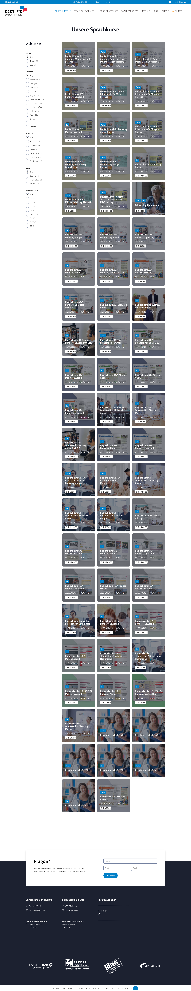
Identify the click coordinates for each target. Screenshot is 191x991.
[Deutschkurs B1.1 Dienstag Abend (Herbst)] (113, 128)
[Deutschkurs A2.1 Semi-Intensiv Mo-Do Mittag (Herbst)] (113, 93)
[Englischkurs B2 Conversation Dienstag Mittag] (148, 409)
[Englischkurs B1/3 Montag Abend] (113, 374)
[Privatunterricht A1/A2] (113, 725)
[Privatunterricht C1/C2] (148, 760)
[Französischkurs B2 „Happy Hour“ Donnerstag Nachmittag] (148, 655)
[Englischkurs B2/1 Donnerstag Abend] (148, 444)
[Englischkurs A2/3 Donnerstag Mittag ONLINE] (78, 304)
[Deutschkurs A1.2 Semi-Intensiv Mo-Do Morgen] (148, 58)
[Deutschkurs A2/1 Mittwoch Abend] (78, 128)
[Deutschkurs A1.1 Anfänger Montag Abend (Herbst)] (78, 58)
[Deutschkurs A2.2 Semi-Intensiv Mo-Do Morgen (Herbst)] (148, 93)
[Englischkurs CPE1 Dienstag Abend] (113, 550)
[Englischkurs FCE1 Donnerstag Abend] (78, 585)
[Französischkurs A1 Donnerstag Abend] (148, 620)
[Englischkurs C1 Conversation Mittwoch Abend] (78, 514)
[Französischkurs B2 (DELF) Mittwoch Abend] (78, 690)
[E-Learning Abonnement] (148, 198)
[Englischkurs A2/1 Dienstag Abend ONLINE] (113, 269)
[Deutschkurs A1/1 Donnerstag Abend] (78, 93)
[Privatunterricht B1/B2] (78, 760)
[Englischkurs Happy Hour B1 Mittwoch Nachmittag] (78, 620)
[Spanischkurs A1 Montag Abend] (113, 795)
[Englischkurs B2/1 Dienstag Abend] (113, 444)
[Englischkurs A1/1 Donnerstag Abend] (113, 233)
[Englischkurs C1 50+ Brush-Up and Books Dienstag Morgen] (78, 479)
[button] (70, 11)
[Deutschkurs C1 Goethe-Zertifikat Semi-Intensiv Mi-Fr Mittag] (113, 198)
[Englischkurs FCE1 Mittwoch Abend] (148, 585)
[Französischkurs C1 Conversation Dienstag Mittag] (78, 725)
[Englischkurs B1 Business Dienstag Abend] (148, 304)
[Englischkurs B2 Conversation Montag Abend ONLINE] (78, 444)
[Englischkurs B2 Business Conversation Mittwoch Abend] (113, 409)
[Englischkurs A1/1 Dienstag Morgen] (78, 233)
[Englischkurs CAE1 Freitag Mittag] (148, 514)
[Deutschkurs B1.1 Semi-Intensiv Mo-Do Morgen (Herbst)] (148, 128)
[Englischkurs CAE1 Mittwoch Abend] (78, 550)
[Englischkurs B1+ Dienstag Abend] (148, 374)
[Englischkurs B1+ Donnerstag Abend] (78, 409)
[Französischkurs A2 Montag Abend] (78, 655)
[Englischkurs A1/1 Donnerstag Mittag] (148, 233)
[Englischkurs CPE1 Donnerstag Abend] (148, 550)
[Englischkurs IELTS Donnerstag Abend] (113, 620)
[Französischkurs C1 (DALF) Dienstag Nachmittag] (148, 690)
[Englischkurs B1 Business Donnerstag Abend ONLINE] (78, 339)
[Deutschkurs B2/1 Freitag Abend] (148, 163)
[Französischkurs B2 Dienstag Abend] (113, 690)
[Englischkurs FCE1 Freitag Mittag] (113, 585)
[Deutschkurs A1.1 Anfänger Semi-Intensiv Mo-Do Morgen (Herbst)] (113, 58)
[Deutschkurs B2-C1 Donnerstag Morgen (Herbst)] (113, 163)
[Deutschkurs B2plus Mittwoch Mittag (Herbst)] (78, 198)
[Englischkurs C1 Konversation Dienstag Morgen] (113, 514)
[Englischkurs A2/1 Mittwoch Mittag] (148, 269)
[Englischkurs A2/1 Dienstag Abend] (78, 269)
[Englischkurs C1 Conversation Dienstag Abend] (148, 479)
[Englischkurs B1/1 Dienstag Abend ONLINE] (148, 339)
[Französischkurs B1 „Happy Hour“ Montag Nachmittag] (113, 655)
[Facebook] (170, 2)
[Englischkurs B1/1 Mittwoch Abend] (78, 374)
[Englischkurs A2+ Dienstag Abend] (113, 304)
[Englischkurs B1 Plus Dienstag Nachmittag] (113, 339)
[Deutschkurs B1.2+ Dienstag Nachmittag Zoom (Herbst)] (78, 163)
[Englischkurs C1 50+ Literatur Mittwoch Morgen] (113, 479)
